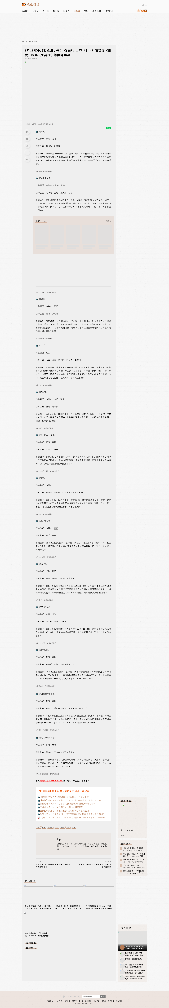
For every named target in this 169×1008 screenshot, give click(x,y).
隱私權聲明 (87, 1001)
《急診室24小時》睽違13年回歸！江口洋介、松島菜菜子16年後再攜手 (68, 908)
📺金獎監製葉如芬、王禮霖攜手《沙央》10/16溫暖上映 (63, 810)
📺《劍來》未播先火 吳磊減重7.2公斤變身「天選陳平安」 (64, 797)
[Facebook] (27, 132)
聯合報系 (96, 1001)
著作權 (81, 1001)
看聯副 (35, 10)
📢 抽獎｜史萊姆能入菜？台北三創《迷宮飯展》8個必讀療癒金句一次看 (71, 817)
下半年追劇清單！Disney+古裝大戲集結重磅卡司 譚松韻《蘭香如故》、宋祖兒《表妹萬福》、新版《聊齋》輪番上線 (98, 910)
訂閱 (102, 996)
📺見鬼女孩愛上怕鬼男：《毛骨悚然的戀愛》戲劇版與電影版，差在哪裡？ (71, 814)
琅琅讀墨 (109, 10)
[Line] (27, 139)
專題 (86, 10)
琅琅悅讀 (24, 42)
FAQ (56, 1001)
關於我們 (111, 1001)
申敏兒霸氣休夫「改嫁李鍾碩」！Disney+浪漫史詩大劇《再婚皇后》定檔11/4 (37, 935)
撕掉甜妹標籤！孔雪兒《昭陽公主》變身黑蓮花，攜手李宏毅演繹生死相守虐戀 (38, 908)
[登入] (143, 5)
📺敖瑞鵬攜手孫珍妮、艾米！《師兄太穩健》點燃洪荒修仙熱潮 (67, 803)
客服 (60, 1001)
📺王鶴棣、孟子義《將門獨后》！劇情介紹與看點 (60, 807)
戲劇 (35, 42)
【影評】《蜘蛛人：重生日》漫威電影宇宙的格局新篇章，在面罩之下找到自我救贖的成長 (134, 866)
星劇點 (77, 10)
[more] (108, 221)
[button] (27, 145)
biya (40, 59)
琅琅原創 (96, 10)
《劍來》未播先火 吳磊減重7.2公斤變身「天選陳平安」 (133, 849)
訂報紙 (104, 1001)
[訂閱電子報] (141, 10)
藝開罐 (56, 10)
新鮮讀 (25, 10)
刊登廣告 (50, 1001)
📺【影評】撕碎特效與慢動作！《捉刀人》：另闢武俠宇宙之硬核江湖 (69, 800)
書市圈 (46, 10)
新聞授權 (67, 1001)
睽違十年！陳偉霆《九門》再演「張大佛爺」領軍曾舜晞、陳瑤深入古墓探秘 (134, 860)
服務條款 (75, 1001)
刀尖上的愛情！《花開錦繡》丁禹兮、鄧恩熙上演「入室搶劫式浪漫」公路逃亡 (134, 872)
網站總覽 (119, 1001)
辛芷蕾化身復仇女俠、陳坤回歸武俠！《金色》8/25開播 (134, 855)
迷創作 (66, 10)
